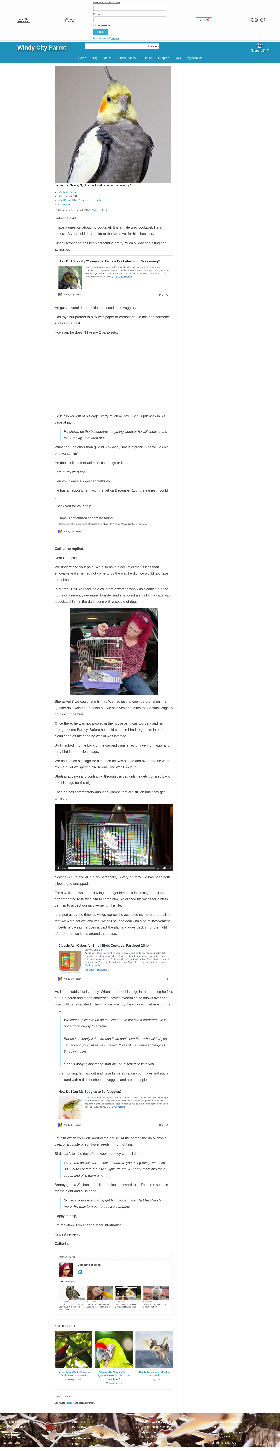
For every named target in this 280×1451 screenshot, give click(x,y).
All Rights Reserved (223, 1442)
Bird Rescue (66, 200)
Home (82, 58)
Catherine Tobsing (68, 192)
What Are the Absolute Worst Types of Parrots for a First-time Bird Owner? (114, 1375)
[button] (114, 838)
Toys (178, 58)
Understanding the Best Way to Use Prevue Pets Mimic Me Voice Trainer (71, 1307)
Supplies (163, 58)
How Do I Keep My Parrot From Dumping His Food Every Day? (99, 1305)
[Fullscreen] (169, 868)
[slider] (111, 868)
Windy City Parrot (41, 47)
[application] (114, 837)
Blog (95, 58)
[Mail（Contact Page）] (80, 1272)
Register (115, 38)
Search (154, 46)
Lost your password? (102, 38)
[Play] (58, 868)
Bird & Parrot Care (78, 1299)
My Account (194, 58)
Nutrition (146, 58)
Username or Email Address (106, 2)
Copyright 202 (220, 1437)
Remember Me (103, 25)
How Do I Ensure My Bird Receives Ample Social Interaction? (73, 1373)
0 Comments (66, 204)
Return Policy (11, 1442)
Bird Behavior (107, 1299)
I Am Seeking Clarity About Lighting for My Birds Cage (125, 1305)
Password (98, 14)
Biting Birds (95, 200)
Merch (107, 58)
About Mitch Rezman (224, 1426)
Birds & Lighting (80, 200)
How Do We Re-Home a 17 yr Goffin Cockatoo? (155, 1305)
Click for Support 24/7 (260, 47)
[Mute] (164, 868)
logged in (71, 1403)
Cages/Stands (126, 58)
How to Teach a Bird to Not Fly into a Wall (154, 1373)
